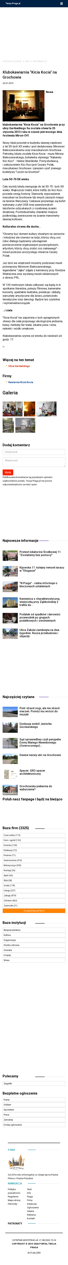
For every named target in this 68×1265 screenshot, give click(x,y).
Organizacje (10, 940)
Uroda (7, 885)
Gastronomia (10, 860)
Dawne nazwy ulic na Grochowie (40, 755)
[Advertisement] (34, 31)
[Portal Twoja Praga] (16, 1163)
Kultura (7, 935)
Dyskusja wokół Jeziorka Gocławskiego (36, 725)
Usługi (7, 890)
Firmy (29, 1200)
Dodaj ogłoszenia (13, 1124)
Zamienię (8, 1119)
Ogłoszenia (33, 1207)
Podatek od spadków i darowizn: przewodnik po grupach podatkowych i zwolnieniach (40, 617)
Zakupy (7, 895)
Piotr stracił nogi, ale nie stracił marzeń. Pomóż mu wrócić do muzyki (40, 711)
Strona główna (12, 61)
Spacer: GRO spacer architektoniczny (32, 772)
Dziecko (8, 845)
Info (27, 61)
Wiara (6, 960)
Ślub (6, 880)
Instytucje (32, 1204)
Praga (30, 1196)
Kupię (6, 1099)
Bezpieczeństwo (12, 930)
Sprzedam (9, 1109)
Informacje (40, 61)
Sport (6, 875)
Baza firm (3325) (16, 828)
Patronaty (12, 1204)
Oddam (7, 1104)
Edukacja (8, 850)
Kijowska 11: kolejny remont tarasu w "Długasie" (42, 569)
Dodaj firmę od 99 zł (34, 910)
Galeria (30, 1211)
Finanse (8, 855)
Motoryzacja (10, 865)
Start (29, 1189)
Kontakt (31, 1218)
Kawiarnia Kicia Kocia (20, 382)
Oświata (8, 950)
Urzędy (7, 955)
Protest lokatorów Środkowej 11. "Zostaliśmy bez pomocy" (40, 553)
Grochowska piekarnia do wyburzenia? (36, 788)
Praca (6, 1114)
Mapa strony (14, 1200)
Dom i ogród (10, 840)
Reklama (31, 1214)
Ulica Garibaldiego (19, 366)
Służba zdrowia (11, 945)
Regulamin (13, 1196)
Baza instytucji (14, 923)
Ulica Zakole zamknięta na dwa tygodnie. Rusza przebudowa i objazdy (39, 633)
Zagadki (8, 1083)
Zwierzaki (9, 905)
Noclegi (8, 870)
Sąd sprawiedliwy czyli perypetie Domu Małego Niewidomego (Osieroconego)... (40, 742)
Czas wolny (9, 835)
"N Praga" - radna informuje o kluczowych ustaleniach (38, 585)
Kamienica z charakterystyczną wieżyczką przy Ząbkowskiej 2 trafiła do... (40, 602)
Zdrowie (8, 900)
